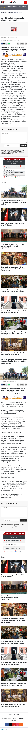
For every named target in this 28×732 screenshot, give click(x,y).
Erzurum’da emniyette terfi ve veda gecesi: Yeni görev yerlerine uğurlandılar (16, 7)
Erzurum (11, 12)
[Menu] (25, 2)
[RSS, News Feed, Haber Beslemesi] (21, 724)
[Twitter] (4, 43)
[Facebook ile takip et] (7, 724)
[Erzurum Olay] (8, 2)
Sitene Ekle (13, 720)
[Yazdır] (18, 43)
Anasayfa (5, 12)
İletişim (14, 718)
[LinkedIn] (6, 43)
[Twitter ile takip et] (10, 724)
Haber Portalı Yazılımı (8, 729)
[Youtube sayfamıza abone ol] (14, 724)
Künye (9, 718)
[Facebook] (2, 43)
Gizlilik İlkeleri (21, 718)
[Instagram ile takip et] (17, 724)
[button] (21, 43)
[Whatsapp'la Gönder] (9, 43)
